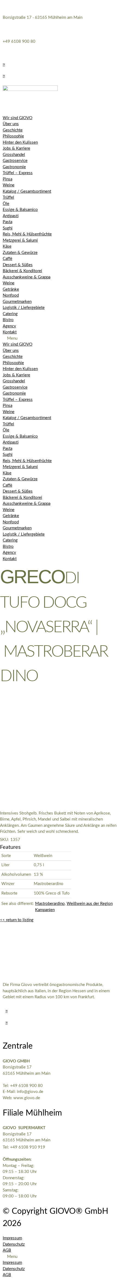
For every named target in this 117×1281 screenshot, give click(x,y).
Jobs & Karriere (16, 148)
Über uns (11, 124)
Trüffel (8, 197)
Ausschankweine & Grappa (26, 277)
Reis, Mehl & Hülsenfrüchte (27, 234)
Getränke (11, 289)
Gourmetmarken (17, 302)
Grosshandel (14, 155)
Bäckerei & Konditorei (22, 271)
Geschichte (13, 130)
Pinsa (7, 179)
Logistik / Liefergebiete (24, 308)
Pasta (7, 222)
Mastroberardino (50, 904)
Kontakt (10, 332)
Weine (8, 185)
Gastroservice (15, 161)
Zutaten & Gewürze (20, 253)
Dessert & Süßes (18, 265)
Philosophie (13, 136)
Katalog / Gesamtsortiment (27, 191)
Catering (10, 314)
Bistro (8, 320)
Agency (9, 326)
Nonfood (11, 295)
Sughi (8, 228)
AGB (7, 1250)
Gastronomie (14, 167)
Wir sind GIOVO (17, 118)
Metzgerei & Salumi (20, 240)
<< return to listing (16, 920)
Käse (7, 246)
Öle (6, 204)
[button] (4, 65)
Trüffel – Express (18, 173)
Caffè (7, 259)
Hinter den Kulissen (20, 142)
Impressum (12, 1238)
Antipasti (11, 216)
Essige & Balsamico (20, 210)
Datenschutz (14, 1244)
